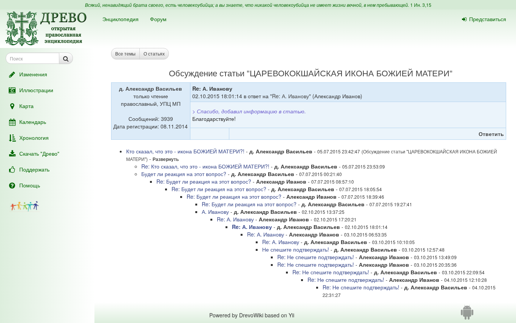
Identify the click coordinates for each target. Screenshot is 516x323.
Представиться (487, 19)
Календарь (32, 121)
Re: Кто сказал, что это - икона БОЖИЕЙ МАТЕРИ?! (205, 166)
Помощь (29, 185)
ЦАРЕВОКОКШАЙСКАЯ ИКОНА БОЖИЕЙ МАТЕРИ (350, 73)
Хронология (34, 137)
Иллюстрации (36, 90)
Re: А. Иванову (290, 96)
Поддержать (34, 169)
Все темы (125, 53)
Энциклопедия (120, 19)
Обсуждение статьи (206, 73)
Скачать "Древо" (39, 153)
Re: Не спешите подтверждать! (315, 257)
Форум (158, 19)
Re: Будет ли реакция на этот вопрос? (203, 181)
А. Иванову (215, 211)
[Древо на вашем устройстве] (467, 315)
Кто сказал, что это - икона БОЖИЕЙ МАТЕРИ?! (185, 151)
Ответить (491, 134)
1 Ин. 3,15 (420, 5)
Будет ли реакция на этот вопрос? (183, 174)
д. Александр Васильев (150, 88)
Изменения (33, 74)
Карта (26, 106)
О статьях (154, 53)
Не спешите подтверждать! (295, 249)
